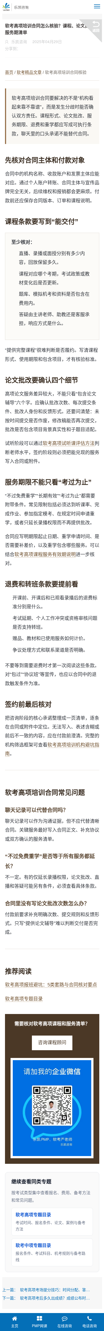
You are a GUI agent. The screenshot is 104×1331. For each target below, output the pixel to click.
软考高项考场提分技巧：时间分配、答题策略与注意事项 (55, 1289)
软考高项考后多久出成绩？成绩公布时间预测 (55, 1298)
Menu (97, 6)
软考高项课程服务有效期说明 (45, 554)
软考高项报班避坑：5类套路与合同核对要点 (51, 984)
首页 (9, 72)
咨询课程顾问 (52, 1042)
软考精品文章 (29, 72)
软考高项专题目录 (24, 999)
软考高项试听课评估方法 (69, 443)
